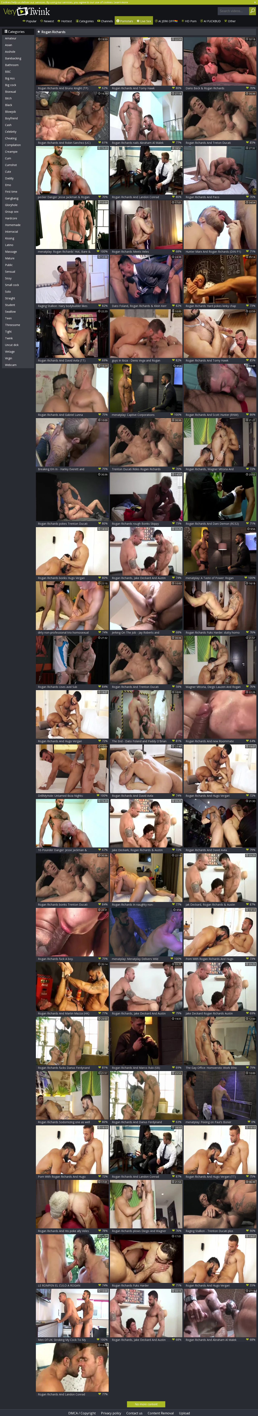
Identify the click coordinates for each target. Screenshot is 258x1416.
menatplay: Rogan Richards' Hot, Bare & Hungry (73, 251)
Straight (10, 298)
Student (10, 305)
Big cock (10, 85)
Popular (30, 21)
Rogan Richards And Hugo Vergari (73, 741)
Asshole (10, 52)
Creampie (11, 151)
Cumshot (11, 165)
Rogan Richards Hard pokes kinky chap (220, 306)
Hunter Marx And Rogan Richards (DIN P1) (220, 251)
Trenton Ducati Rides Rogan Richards (147, 469)
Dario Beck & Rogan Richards (220, 88)
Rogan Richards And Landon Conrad (147, 197)
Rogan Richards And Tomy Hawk (147, 88)
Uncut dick (12, 345)
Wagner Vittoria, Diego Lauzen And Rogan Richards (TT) (220, 687)
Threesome (12, 325)
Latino (9, 245)
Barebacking (13, 58)
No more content (146, 1404)
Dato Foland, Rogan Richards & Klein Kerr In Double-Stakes (147, 306)
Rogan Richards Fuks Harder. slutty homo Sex (220, 632)
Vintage (10, 351)
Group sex (11, 211)
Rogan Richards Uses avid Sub (73, 687)
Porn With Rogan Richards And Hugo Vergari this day (220, 959)
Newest (48, 21)
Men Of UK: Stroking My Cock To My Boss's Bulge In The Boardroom (73, 1340)
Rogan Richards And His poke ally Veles (73, 1231)
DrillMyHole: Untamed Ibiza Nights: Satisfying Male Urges (73, 796)
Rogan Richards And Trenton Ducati (147, 687)
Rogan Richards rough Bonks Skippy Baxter (147, 523)
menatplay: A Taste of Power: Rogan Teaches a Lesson (220, 578)
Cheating (11, 138)
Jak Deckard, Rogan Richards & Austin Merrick (220, 904)
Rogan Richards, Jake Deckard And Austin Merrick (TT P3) (147, 1013)
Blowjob (10, 112)
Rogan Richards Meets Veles (147, 251)
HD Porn (190, 21)
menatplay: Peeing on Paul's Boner (220, 1122)
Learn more (121, 2)
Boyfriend (11, 118)
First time (11, 191)
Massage (11, 251)
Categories (86, 21)
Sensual (10, 271)
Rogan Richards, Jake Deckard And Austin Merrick (147, 578)
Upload (184, 1413)
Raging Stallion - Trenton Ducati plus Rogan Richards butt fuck (220, 1231)
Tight (8, 331)
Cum (8, 158)
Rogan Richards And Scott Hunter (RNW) (220, 415)
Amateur (10, 38)
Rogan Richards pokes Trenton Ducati (73, 523)
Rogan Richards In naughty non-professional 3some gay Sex (147, 904)
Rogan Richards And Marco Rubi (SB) (147, 1068)
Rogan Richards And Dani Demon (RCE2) (220, 523)
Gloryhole (11, 205)
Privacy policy (111, 1413)
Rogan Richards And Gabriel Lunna (73, 415)
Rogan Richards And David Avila (147, 796)
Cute (8, 171)
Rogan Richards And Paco (220, 197)
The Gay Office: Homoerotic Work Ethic (220, 1068)
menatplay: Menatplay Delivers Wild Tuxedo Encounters (147, 959)
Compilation (13, 145)
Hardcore (11, 218)
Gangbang (11, 198)
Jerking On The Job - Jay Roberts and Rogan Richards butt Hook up (147, 632)
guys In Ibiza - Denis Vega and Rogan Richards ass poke (147, 360)
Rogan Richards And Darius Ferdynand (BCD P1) (147, 1122)
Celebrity (10, 132)
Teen (8, 318)
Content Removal (161, 1413)
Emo (8, 185)
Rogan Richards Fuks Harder (147, 1285)
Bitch (8, 98)
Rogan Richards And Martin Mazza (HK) (73, 1013)
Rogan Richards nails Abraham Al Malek (147, 143)
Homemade (13, 225)
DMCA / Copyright (82, 1413)
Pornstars (126, 21)
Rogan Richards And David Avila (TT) (73, 360)
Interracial (11, 231)
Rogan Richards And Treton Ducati (220, 143)
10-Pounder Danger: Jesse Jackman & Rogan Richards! (73, 850)
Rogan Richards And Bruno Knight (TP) (73, 88)
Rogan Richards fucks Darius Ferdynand (73, 1068)
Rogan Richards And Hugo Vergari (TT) (220, 1176)
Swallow (10, 311)
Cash (8, 125)
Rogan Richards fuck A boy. (73, 959)
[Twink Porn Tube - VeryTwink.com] (26, 10)
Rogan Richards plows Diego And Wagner (147, 1231)
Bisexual (10, 92)
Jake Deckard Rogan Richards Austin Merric (220, 1013)
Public (9, 265)
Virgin (8, 358)
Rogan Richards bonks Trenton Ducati (73, 904)
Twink (9, 338)
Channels (106, 21)
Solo (8, 291)
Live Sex (145, 21)
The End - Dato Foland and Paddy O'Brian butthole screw (147, 741)
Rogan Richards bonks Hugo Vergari (73, 578)
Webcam (11, 365)
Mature (10, 258)
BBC (8, 72)
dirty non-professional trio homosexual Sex (73, 632)
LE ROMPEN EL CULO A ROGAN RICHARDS (73, 1285)
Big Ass (10, 78)
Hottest (66, 21)
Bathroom (12, 65)
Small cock (12, 285)
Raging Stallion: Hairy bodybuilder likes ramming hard (73, 306)
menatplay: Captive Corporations (147, 415)
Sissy (8, 278)
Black (8, 105)
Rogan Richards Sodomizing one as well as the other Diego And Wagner (73, 1122)
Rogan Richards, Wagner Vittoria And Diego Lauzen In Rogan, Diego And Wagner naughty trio (220, 469)
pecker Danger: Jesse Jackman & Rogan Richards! (73, 197)
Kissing (9, 238)
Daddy (9, 178)
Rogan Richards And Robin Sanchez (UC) (73, 143)
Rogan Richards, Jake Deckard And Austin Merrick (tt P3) (147, 1340)
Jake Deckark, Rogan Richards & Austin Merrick (147, 850)
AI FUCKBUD (212, 21)
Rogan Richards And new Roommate (220, 741)
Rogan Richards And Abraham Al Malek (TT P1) (220, 1340)
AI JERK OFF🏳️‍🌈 (168, 21)
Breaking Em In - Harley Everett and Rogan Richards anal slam (73, 469)
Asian (8, 45)
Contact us (134, 1413)
